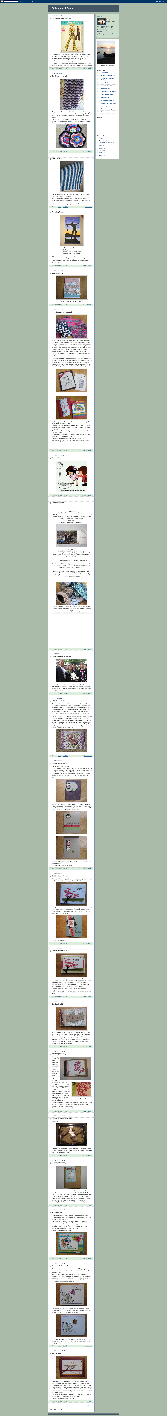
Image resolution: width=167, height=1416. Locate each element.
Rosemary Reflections (107, 100)
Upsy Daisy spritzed (59, 951)
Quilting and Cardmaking (108, 91)
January (103, 140)
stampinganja (105, 97)
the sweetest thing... (107, 109)
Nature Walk (56, 1353)
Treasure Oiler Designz (108, 94)
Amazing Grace (58, 212)
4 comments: (88, 693)
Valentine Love (57, 273)
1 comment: (88, 207)
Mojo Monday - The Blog (108, 103)
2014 (100, 138)
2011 (100, 150)
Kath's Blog (104, 72)
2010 (100, 153)
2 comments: (88, 68)
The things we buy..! (59, 1054)
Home (67, 1406)
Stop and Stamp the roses (108, 75)
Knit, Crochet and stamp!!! (62, 312)
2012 (100, 148)
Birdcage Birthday (59, 1163)
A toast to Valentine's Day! (62, 1119)
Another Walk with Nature (62, 1266)
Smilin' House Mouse (60, 876)
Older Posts (90, 1406)
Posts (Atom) (60, 1409)
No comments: (87, 265)
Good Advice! (57, 458)
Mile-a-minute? (57, 159)
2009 (100, 155)
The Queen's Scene (106, 85)
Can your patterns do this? (62, 18)
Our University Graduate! (61, 656)
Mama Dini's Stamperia (108, 83)
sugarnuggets (105, 106)
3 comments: (88, 649)
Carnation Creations (59, 701)
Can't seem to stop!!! (60, 76)
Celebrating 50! (58, 1004)
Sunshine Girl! (57, 1212)
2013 (100, 146)
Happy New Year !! (59, 503)
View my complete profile (106, 34)
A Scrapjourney (105, 88)
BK (102, 112)
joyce (109, 19)
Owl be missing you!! (60, 763)
